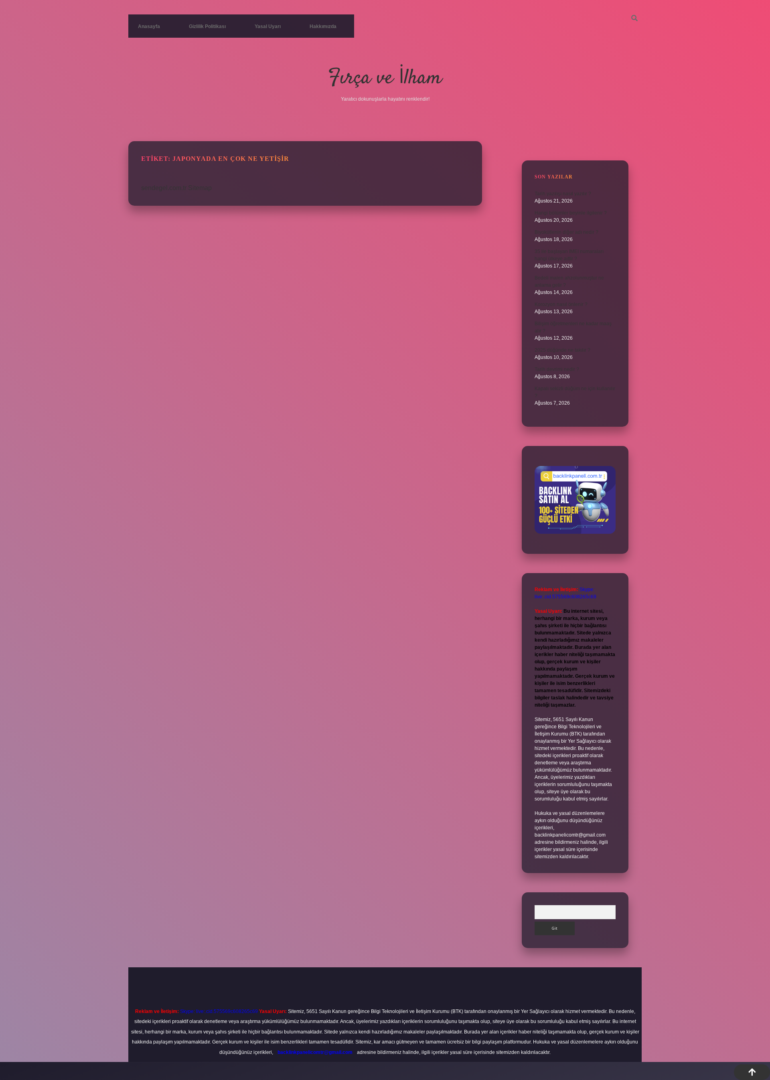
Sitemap (200, 187)
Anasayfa (149, 26)
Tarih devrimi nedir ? (557, 369)
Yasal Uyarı (268, 26)
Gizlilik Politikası (207, 26)
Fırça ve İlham (385, 78)
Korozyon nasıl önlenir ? (561, 304)
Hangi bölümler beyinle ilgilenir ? (571, 213)
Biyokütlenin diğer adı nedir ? (566, 232)
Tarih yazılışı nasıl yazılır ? (563, 194)
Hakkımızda (323, 26)
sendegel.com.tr (163, 187)
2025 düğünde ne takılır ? (562, 350)
